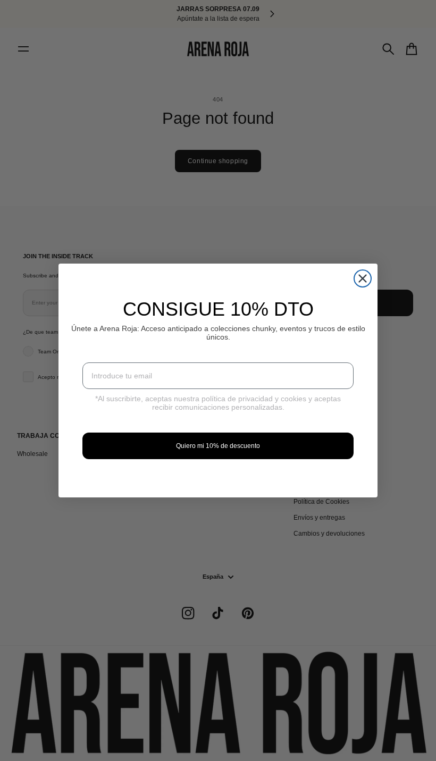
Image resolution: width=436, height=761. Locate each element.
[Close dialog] (362, 278)
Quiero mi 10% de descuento (218, 446)
